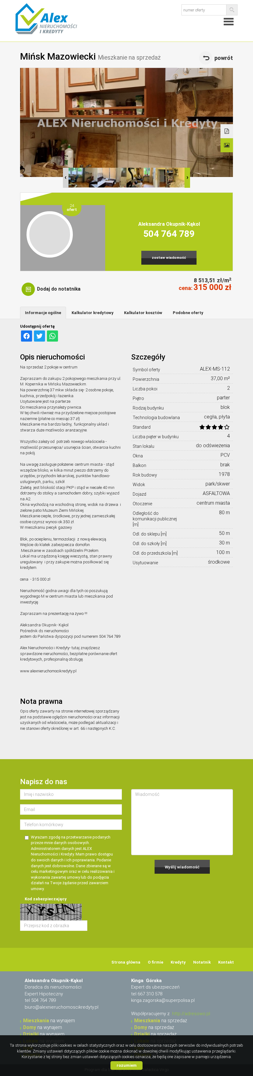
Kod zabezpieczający (46, 899)
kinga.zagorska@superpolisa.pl (163, 1000)
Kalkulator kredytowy (93, 312)
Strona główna (125, 962)
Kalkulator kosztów (143, 312)
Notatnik (202, 962)
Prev (65, 178)
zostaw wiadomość (169, 257)
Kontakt (226, 962)
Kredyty (178, 962)
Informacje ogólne (43, 312)
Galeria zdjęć (227, 145)
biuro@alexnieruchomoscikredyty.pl (61, 1007)
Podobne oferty (188, 312)
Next (187, 178)
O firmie (155, 962)
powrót (223, 58)
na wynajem (49, 1020)
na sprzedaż (160, 1020)
